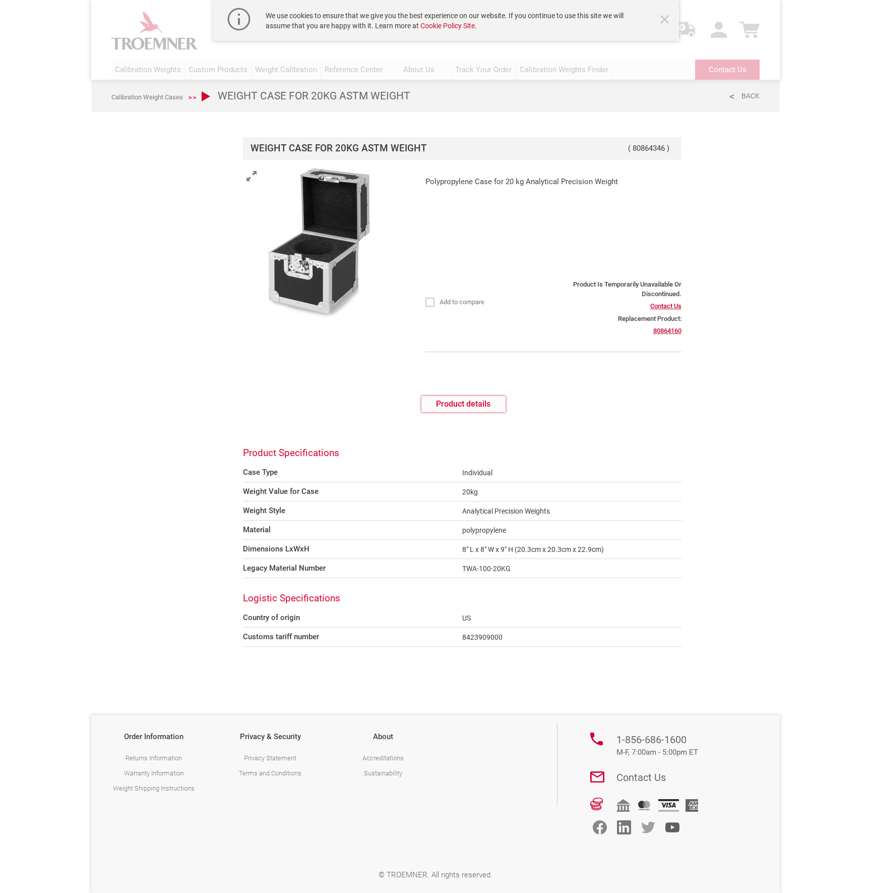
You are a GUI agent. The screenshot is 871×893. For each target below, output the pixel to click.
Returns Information (154, 758)
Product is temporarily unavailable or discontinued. (627, 289)
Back (750, 96)
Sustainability (383, 773)
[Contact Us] (597, 777)
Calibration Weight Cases (147, 97)
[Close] (666, 21)
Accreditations (383, 758)
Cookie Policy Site (447, 26)
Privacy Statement (270, 758)
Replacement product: (649, 318)
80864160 (667, 330)
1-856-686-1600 (657, 745)
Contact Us (665, 306)
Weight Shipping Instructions (154, 788)
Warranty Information (154, 773)
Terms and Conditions (270, 773)
